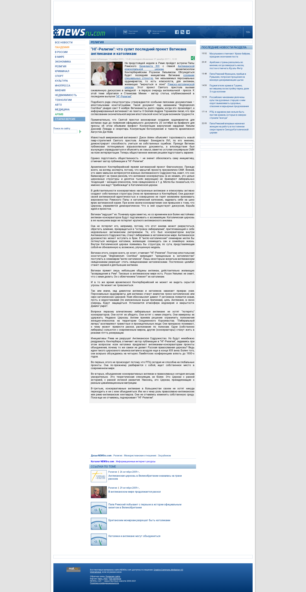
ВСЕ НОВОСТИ (64, 42)
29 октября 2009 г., (130, 488)
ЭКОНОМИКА (63, 61)
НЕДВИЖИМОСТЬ (66, 95)
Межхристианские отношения (140, 455)
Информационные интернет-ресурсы (135, 461)
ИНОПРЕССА (62, 85)
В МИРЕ (59, 56)
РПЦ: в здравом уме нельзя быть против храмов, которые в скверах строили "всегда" (228, 115)
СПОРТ (59, 76)
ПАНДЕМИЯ (62, 47)
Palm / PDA (103, 579)
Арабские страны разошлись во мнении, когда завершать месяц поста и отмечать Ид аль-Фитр (227, 65)
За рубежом (164, 455)
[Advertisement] (153, 12)
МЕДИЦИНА (62, 109)
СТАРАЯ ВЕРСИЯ (65, 119)
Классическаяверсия (159, 32)
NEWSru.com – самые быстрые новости (108, 581)
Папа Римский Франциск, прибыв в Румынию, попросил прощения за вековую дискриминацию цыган (228, 77)
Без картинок (115, 579)
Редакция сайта (113, 576)
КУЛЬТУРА (61, 80)
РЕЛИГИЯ (60, 66)
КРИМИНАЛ (62, 71)
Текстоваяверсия (133, 32)
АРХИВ (59, 114)
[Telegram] (188, 32)
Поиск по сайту (61, 128)
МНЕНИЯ (60, 90)
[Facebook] (177, 32)
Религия (97, 42)
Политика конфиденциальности (104, 583)
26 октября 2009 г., (130, 472)
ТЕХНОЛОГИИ (63, 99)
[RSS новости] (182, 32)
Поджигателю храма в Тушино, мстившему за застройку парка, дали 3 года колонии (229, 88)
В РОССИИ (61, 52)
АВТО (58, 104)
